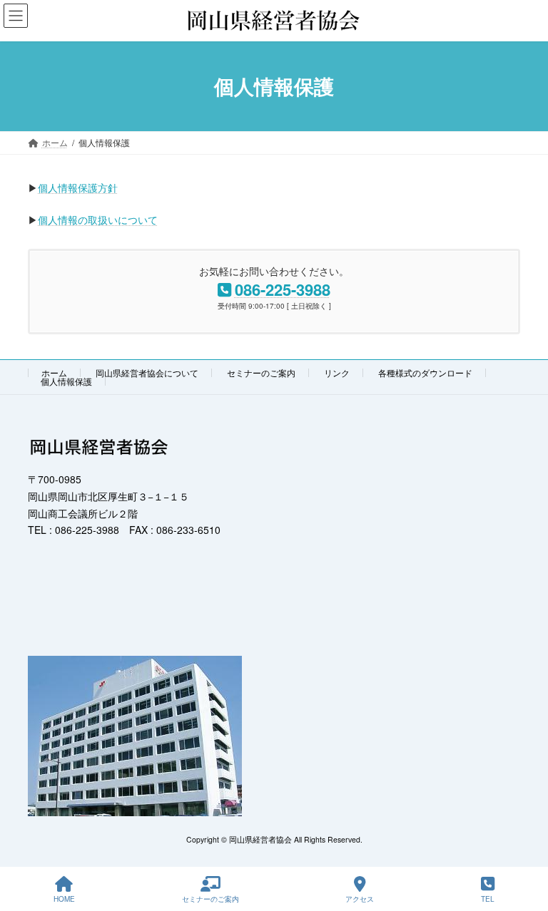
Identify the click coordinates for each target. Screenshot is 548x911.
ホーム (54, 372)
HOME (64, 899)
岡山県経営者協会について (147, 372)
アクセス (359, 899)
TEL (487, 899)
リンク (337, 372)
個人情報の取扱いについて (98, 219)
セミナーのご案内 (261, 372)
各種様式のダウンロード (425, 372)
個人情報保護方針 (78, 187)
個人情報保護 (66, 381)
